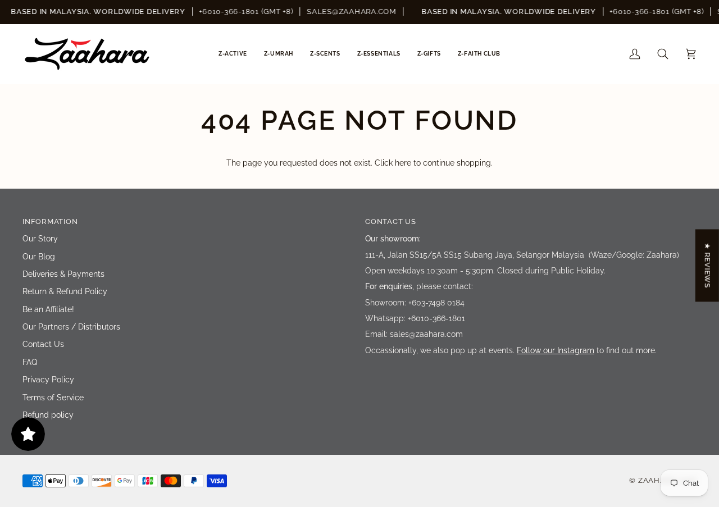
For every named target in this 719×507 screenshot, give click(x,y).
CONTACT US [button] (390, 221)
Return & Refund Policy (64, 291)
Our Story (40, 238)
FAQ (29, 362)
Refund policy (48, 414)
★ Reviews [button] (707, 265)
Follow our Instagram (555, 350)
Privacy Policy (48, 379)
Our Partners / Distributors (71, 326)
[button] (233, 54)
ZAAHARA (657, 480)
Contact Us (43, 344)
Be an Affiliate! (48, 309)
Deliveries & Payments (63, 274)
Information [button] (50, 221)
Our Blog (38, 256)
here (403, 162)
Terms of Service (53, 397)
